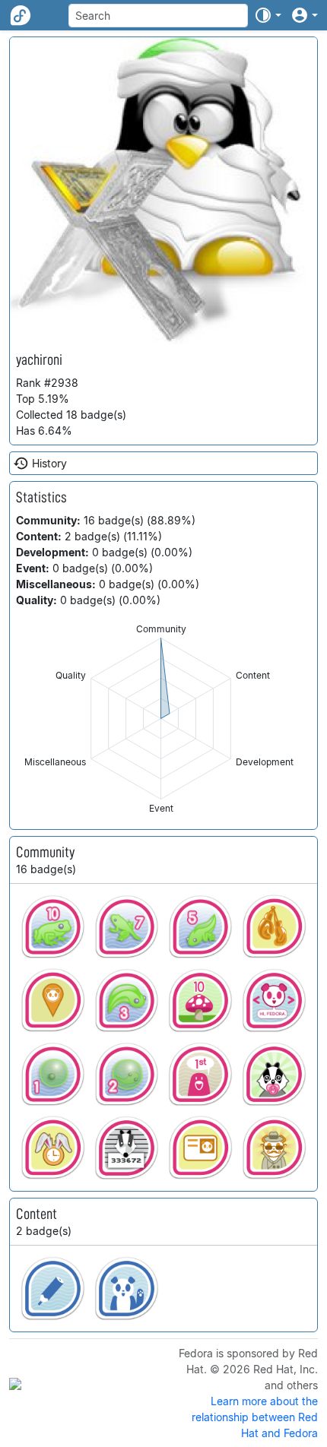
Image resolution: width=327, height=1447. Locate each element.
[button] (267, 15)
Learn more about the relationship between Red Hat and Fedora (255, 1417)
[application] (160, 718)
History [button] (49, 463)
